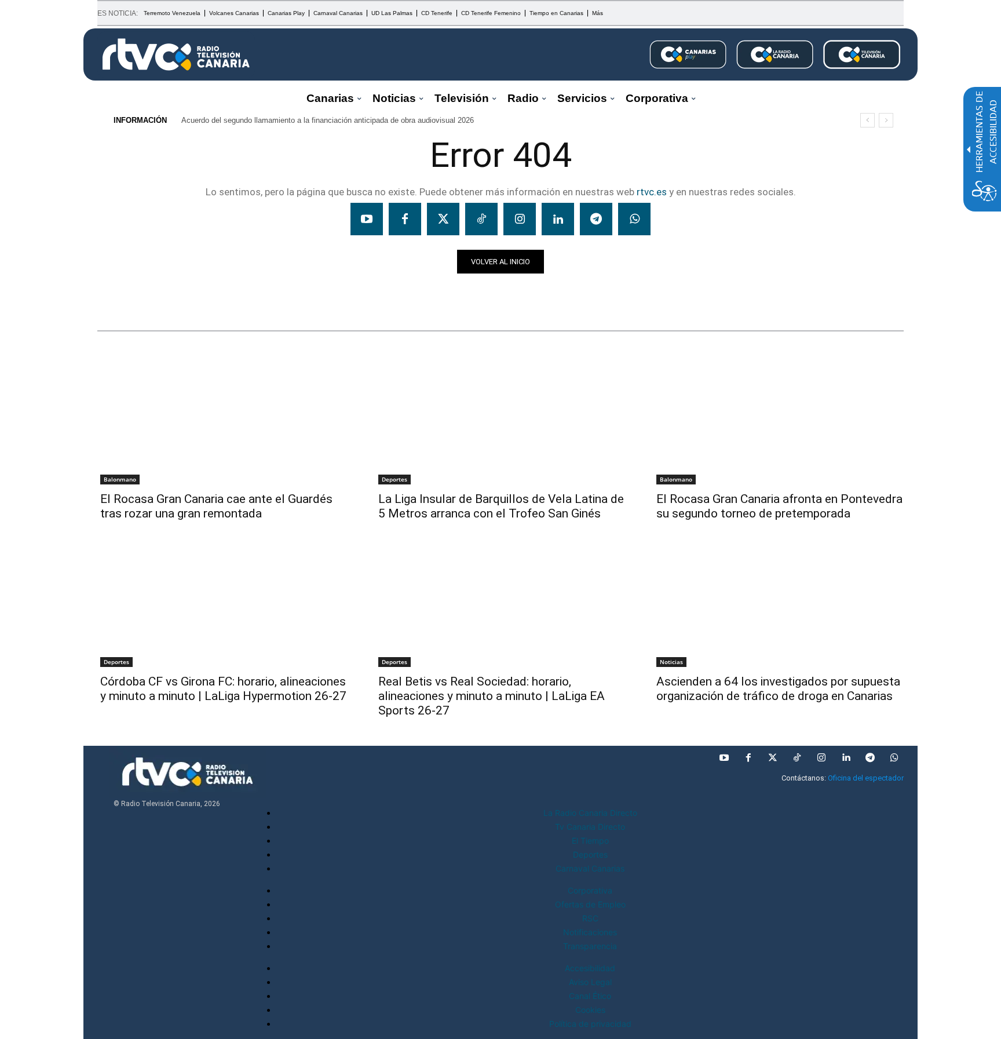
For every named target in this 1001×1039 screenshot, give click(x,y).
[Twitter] (443, 219)
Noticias (119, 293)
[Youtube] (366, 219)
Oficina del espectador (866, 778)
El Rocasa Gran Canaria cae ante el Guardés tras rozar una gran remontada (216, 506)
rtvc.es (652, 192)
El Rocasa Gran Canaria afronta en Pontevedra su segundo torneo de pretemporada (779, 506)
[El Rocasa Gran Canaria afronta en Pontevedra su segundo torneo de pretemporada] (778, 421)
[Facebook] (405, 219)
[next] (886, 120)
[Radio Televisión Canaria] (176, 54)
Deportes (394, 479)
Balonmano (120, 479)
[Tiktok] (481, 219)
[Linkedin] (558, 219)
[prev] (867, 120)
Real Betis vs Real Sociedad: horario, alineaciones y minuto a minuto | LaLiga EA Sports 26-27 (491, 696)
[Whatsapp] (634, 219)
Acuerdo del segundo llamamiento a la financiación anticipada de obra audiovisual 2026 (327, 120)
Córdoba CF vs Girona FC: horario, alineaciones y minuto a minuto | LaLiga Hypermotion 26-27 (223, 689)
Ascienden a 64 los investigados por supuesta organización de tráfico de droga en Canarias (778, 689)
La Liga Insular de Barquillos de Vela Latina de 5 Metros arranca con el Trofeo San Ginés (501, 506)
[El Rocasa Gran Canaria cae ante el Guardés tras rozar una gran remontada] (222, 421)
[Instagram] (519, 219)
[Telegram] (596, 219)
